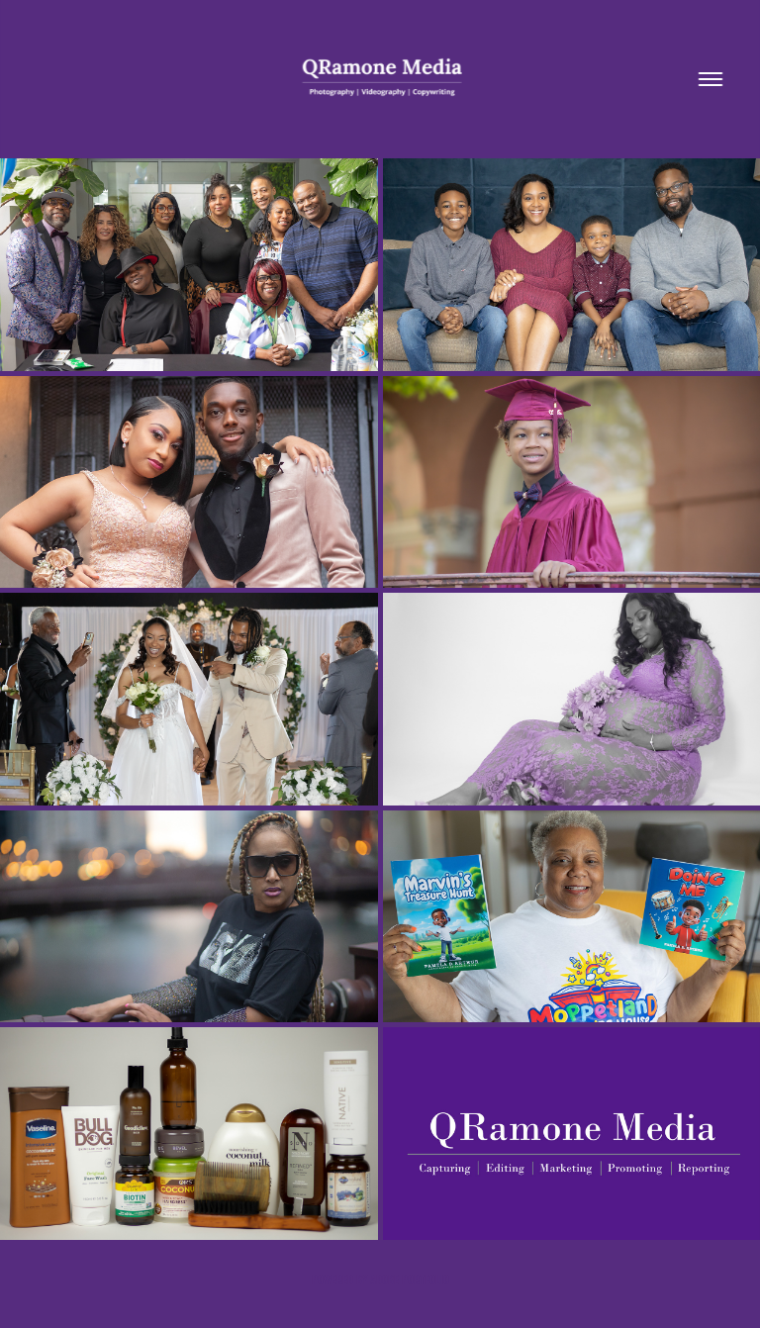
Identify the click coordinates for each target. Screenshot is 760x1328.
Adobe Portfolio (409, 1280)
